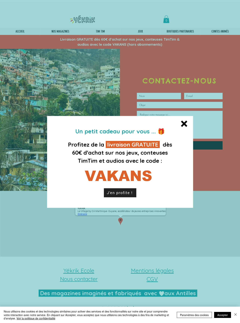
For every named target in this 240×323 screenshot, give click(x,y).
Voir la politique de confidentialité (35, 318)
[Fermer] (235, 315)
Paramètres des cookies (194, 315)
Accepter (222, 315)
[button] (184, 123)
